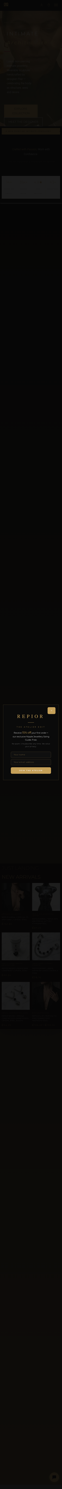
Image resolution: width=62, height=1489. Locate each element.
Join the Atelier (31, 770)
